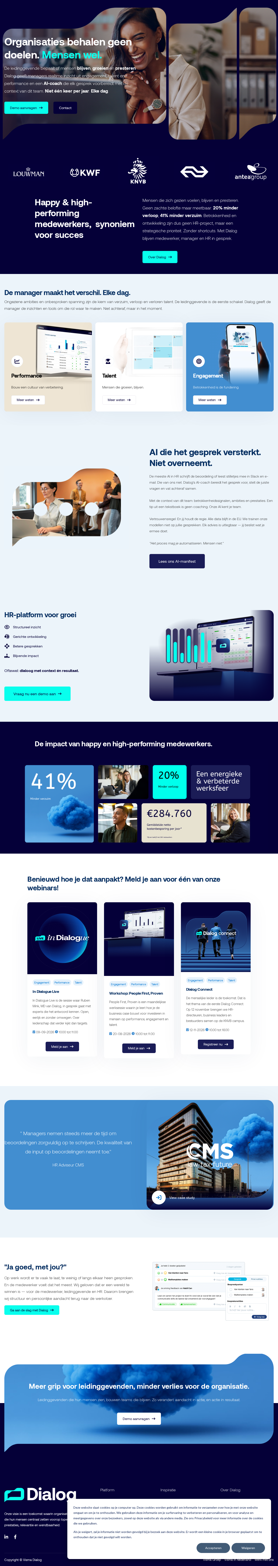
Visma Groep (212, 1559)
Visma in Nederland (237, 1559)
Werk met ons (264, 1559)
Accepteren (213, 1548)
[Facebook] (16, 1537)
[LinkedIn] (6, 1537)
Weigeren (248, 1548)
